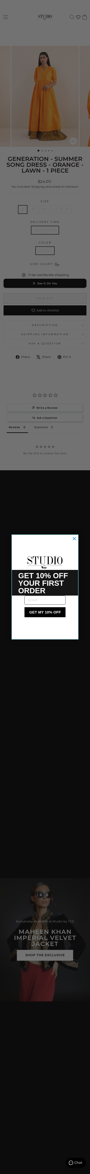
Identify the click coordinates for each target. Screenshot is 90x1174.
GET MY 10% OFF (45, 612)
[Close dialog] (74, 538)
